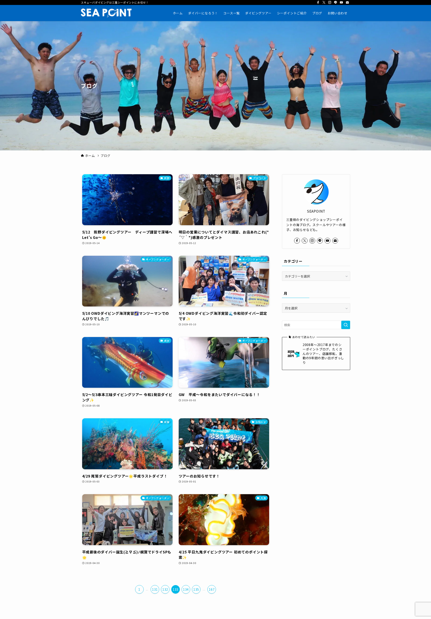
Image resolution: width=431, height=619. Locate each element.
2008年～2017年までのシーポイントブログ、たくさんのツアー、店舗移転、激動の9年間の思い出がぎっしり (323, 353)
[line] (336, 2)
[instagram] (330, 2)
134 (186, 589)
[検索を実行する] (345, 325)
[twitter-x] (324, 2)
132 (165, 589)
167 (212, 589)
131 (155, 589)
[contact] (347, 2)
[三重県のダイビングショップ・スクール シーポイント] (106, 13)
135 (196, 589)
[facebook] (318, 2)
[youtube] (341, 2)
